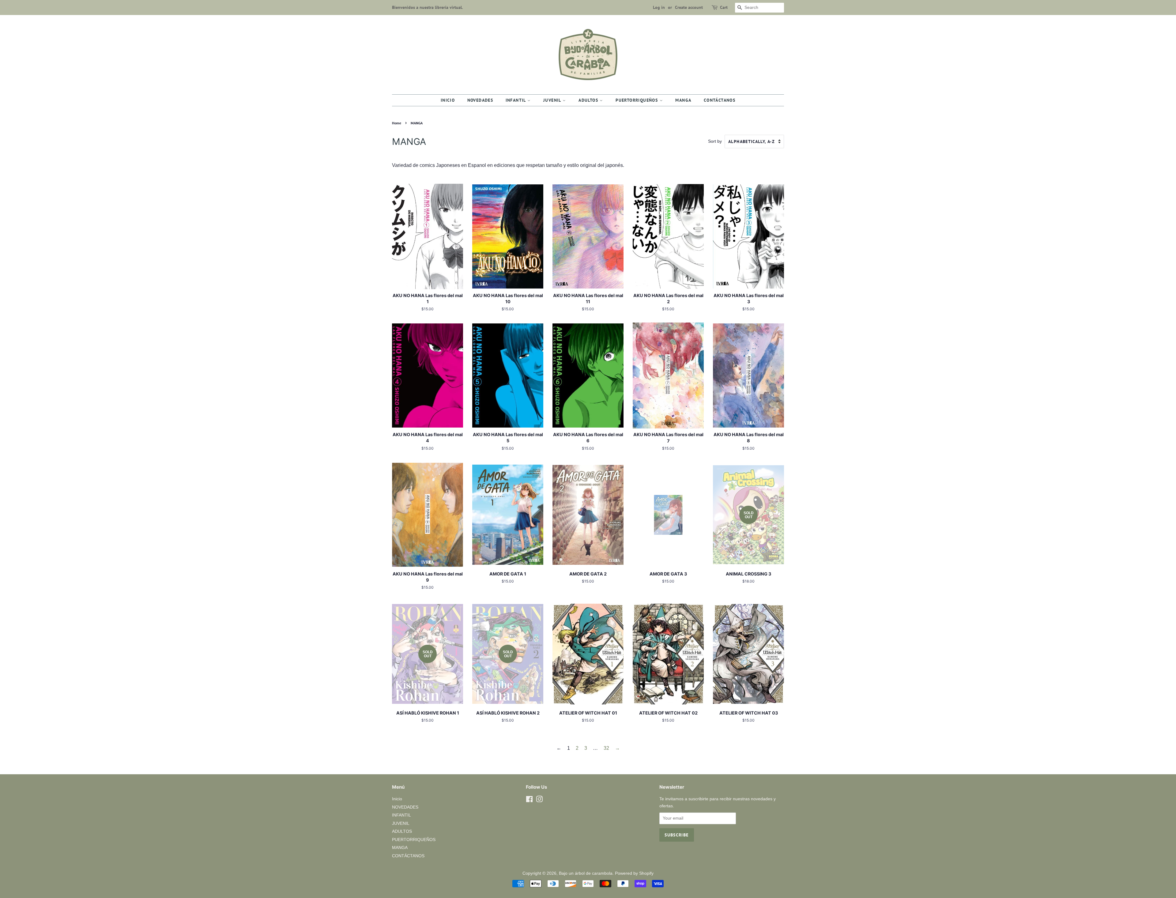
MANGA (683, 100)
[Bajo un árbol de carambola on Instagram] (539, 800)
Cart (724, 7)
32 (606, 748)
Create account (689, 7)
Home (396, 123)
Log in (659, 7)
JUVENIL (553, 100)
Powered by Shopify (634, 873)
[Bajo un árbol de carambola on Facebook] (529, 800)
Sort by (715, 141)
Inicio (448, 100)
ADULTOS (589, 100)
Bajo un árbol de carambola (585, 873)
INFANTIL (517, 100)
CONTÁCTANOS (719, 100)
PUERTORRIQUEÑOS (637, 100)
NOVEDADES (480, 100)
